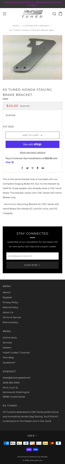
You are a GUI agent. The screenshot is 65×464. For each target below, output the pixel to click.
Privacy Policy (10, 302)
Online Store (10, 337)
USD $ (31, 435)
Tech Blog (8, 357)
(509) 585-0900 (11, 382)
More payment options (32, 152)
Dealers (7, 347)
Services (7, 342)
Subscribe (31, 265)
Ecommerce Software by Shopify (32, 457)
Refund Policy (10, 307)
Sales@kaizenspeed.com (17, 377)
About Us (8, 312)
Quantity (10, 115)
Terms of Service (12, 317)
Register (7, 297)
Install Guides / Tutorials (16, 352)
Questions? (9, 362)
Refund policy (10, 322)
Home (16, 26)
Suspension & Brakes (36, 26)
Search (6, 292)
